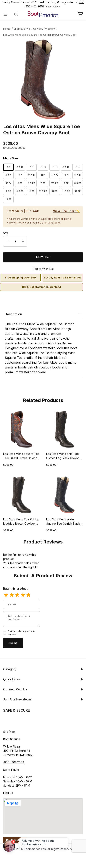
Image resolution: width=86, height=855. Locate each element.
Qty (5, 232)
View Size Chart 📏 (66, 211)
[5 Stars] (28, 595)
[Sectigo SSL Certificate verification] (14, 721)
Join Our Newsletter (17, 699)
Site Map (9, 731)
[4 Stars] (23, 595)
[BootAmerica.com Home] (42, 14)
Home (6, 28)
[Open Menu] (5, 14)
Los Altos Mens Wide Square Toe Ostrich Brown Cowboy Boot (39, 34)
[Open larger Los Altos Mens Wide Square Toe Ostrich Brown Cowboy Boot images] (43, 79)
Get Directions (15, 840)
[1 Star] (6, 595)
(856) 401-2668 (13, 762)
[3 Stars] (17, 595)
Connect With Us (15, 689)
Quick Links (11, 679)
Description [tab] (13, 314)
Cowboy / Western (44, 28)
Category (9, 669)
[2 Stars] (11, 595)
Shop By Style (22, 28)
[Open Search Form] (16, 14)
